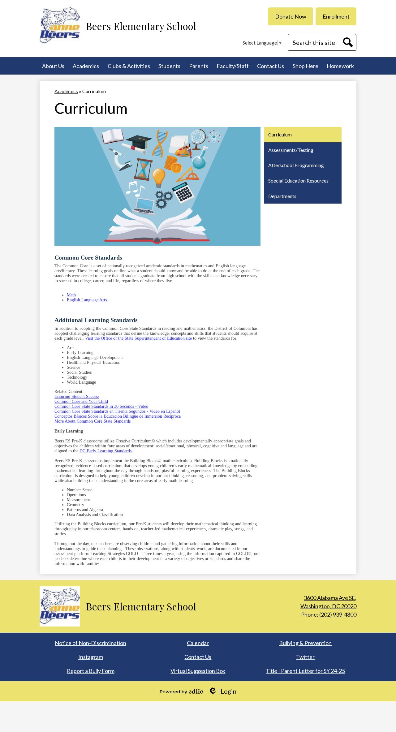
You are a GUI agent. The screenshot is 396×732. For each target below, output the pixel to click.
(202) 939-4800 (337, 614)
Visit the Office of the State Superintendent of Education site (138, 338)
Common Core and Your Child (81, 401)
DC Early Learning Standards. (106, 451)
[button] (53, 66)
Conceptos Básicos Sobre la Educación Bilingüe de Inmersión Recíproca (117, 416)
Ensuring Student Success (76, 396)
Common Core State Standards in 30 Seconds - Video (101, 406)
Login (222, 691)
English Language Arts (87, 300)
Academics (66, 91)
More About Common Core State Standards (92, 421)
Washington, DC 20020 (328, 601)
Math (71, 295)
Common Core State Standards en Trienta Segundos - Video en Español (117, 411)
